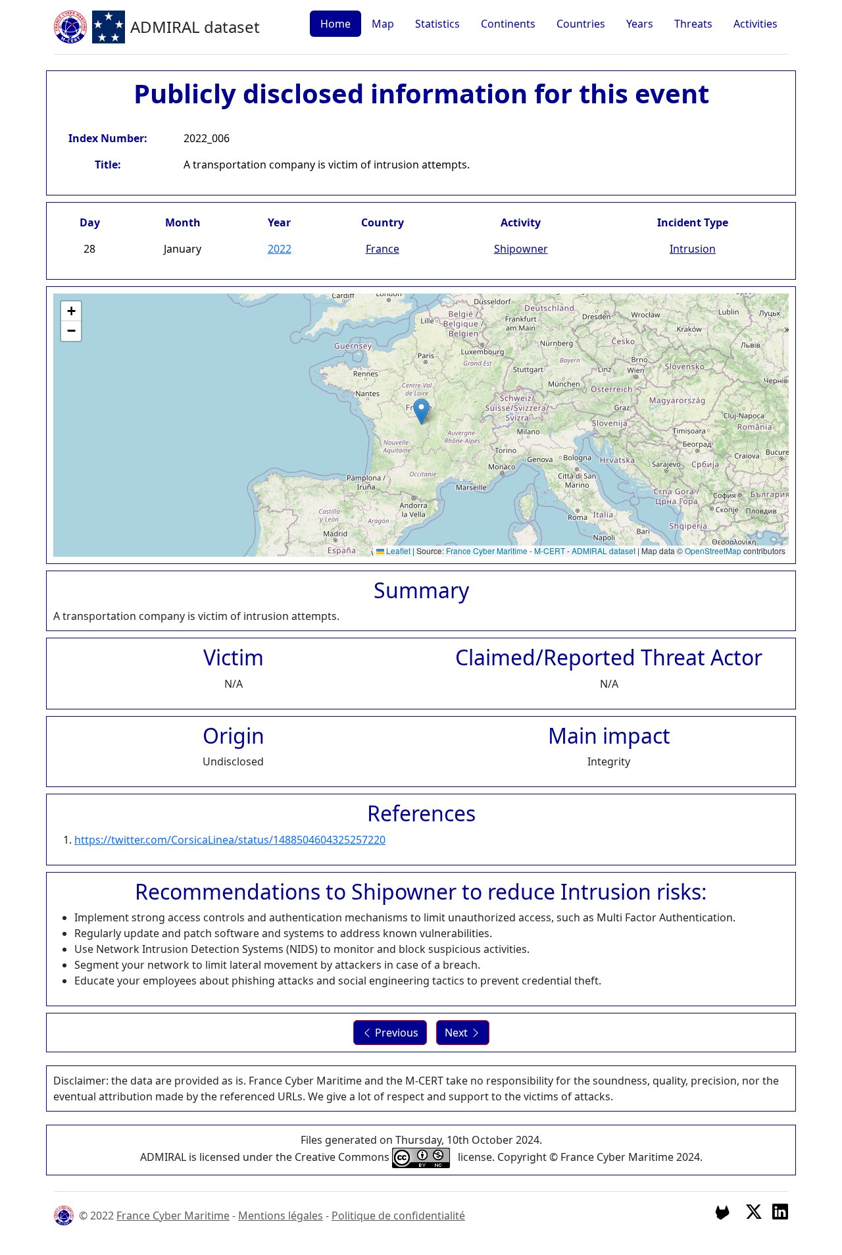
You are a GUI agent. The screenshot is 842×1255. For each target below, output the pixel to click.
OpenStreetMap (713, 550)
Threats (693, 23)
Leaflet (397, 550)
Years (639, 23)
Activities (755, 23)
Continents (508, 23)
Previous (395, 1032)
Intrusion (693, 249)
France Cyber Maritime (487, 550)
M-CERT (549, 550)
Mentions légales (280, 1215)
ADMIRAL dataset (603, 550)
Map (383, 23)
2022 (279, 249)
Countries (581, 23)
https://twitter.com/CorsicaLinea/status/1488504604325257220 (229, 839)
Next (457, 1032)
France (382, 249)
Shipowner (521, 249)
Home (335, 23)
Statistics (437, 23)
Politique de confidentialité (398, 1215)
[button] (421, 411)
